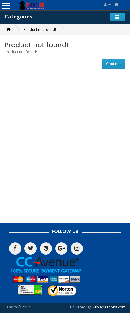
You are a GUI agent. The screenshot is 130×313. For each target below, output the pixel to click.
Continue (114, 63)
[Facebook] (15, 248)
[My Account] (107, 5)
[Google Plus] (61, 248)
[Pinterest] (46, 248)
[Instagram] (77, 248)
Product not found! (40, 29)
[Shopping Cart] (116, 5)
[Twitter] (30, 248)
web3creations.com (108, 307)
